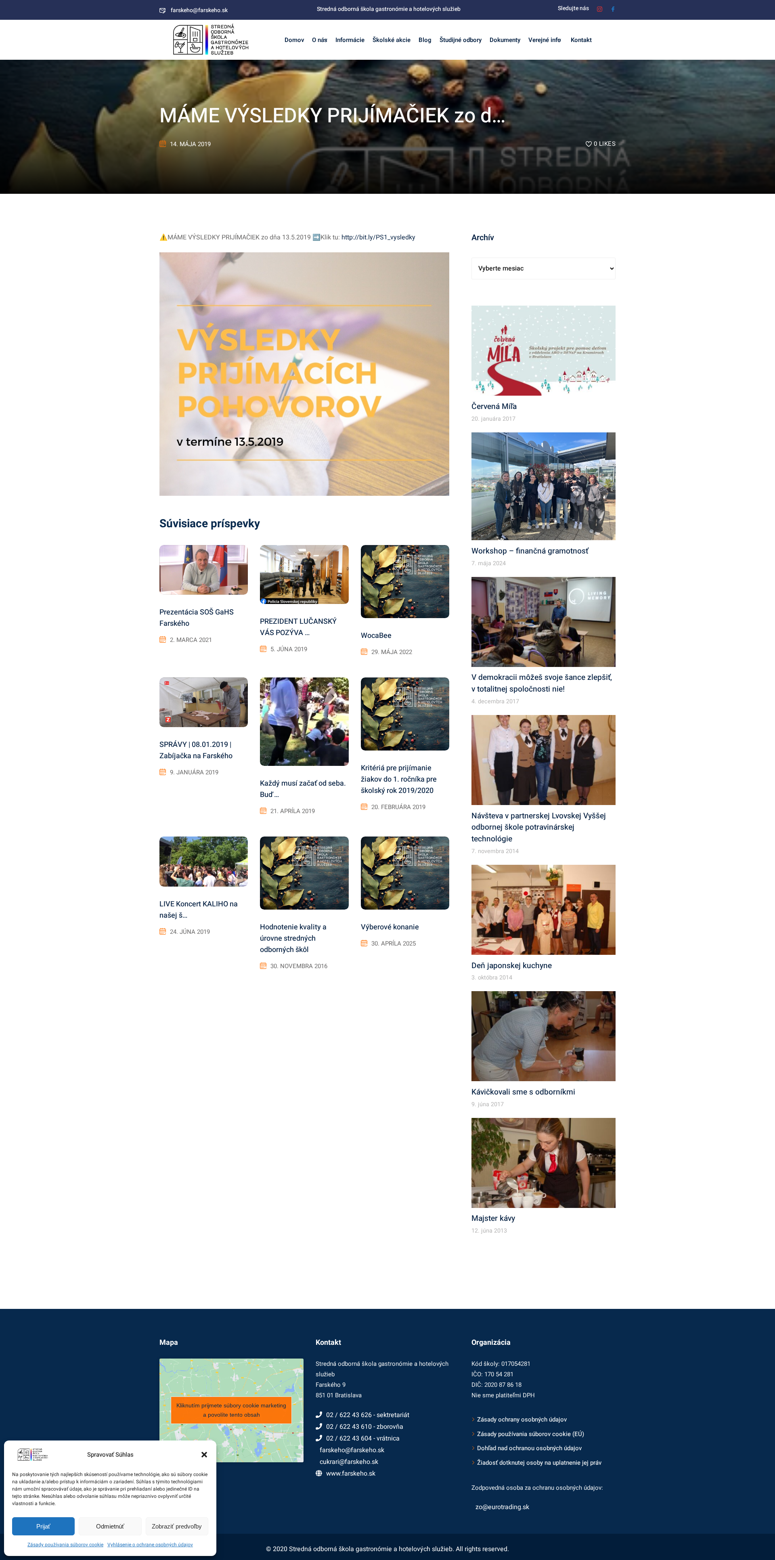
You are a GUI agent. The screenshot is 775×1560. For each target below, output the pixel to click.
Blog (425, 40)
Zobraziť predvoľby (177, 1526)
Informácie (349, 40)
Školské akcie (392, 40)
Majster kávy (493, 1218)
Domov (294, 40)
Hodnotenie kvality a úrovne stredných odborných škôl (293, 938)
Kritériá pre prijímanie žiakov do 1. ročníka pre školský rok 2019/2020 (399, 779)
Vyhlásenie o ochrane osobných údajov (150, 1544)
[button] (204, 1455)
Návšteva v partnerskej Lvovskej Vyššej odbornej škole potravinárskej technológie (538, 827)
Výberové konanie (390, 927)
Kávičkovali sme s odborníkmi (523, 1092)
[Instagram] (599, 8)
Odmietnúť (110, 1526)
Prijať (43, 1526)
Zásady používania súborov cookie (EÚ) (530, 1434)
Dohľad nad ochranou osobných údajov (529, 1448)
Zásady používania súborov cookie (65, 1544)
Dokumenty (505, 40)
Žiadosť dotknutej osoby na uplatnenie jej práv (539, 1462)
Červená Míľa (494, 406)
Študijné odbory (461, 40)
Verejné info (544, 40)
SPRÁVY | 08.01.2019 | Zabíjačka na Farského (195, 750)
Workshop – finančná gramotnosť (529, 551)
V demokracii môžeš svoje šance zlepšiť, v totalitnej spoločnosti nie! (541, 683)
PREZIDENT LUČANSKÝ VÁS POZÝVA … (298, 627)
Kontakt (580, 40)
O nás (319, 40)
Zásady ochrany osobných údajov (522, 1419)
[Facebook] (613, 8)
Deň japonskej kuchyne (511, 965)
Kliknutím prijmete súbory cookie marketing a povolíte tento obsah (231, 1410)
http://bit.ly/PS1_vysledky (378, 237)
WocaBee (376, 635)
